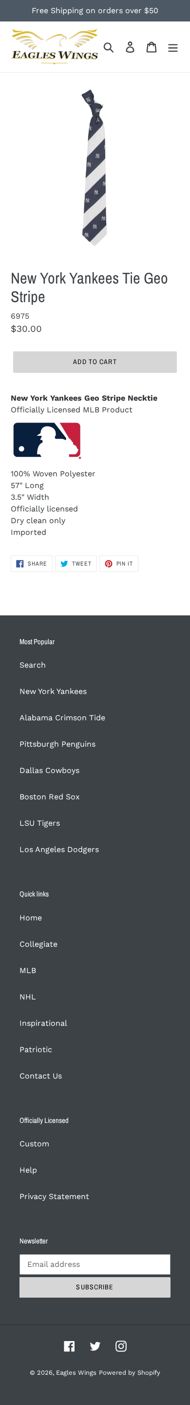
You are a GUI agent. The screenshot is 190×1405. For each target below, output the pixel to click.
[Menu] (173, 47)
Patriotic (35, 1049)
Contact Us (40, 1075)
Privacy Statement (54, 1196)
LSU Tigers (39, 823)
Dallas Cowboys (49, 770)
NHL (27, 996)
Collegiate (38, 944)
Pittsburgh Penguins (57, 744)
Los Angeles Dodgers (59, 849)
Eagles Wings (76, 1372)
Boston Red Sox (49, 796)
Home (30, 917)
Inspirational (43, 1023)
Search (32, 665)
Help (28, 1170)
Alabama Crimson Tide (62, 717)
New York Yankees (53, 691)
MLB (27, 970)
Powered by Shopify (129, 1372)
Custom (34, 1143)
